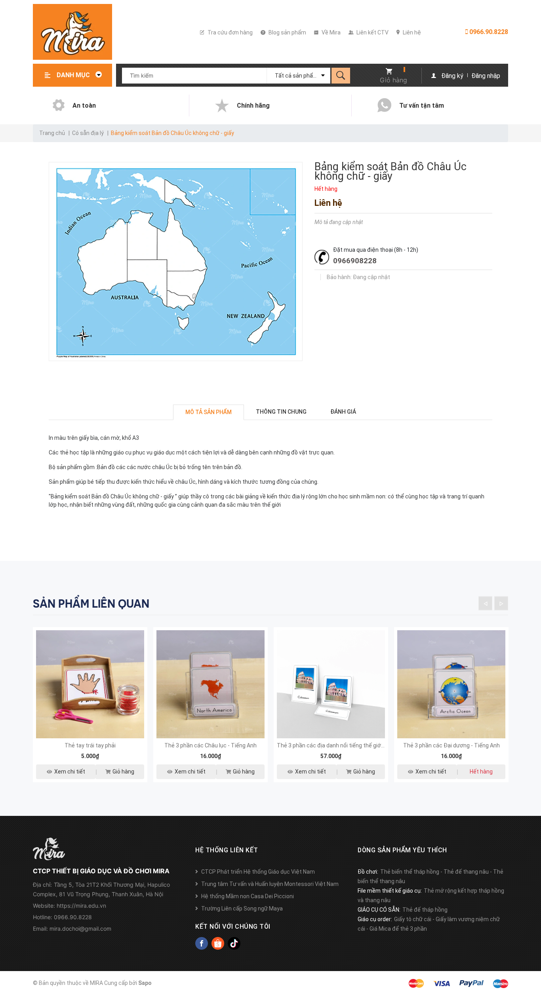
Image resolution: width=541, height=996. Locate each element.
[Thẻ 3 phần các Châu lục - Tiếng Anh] (210, 684)
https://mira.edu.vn (81, 905)
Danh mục (74, 75)
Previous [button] (485, 603)
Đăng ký (452, 76)
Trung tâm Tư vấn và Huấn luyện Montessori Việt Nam (270, 884)
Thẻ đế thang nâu (466, 872)
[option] (90, 709)
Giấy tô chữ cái (412, 919)
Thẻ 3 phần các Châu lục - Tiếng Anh (210, 745)
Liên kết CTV (372, 32)
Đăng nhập (485, 76)
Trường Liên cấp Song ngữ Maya (242, 908)
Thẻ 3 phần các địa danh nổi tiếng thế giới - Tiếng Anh (344, 745)
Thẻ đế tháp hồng (425, 910)
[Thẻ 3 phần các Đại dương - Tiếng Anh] (451, 684)
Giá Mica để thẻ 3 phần (398, 929)
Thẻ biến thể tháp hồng (409, 872)
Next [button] (501, 603)
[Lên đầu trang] (531, 949)
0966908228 (355, 260)
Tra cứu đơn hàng (229, 32)
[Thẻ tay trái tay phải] (90, 684)
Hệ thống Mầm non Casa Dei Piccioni (247, 896)
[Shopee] (217, 943)
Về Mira (330, 32)
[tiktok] (234, 943)
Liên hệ (411, 32)
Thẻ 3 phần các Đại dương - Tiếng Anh (451, 745)
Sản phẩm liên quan (91, 604)
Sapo (145, 983)
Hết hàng (481, 771)
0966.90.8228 (488, 32)
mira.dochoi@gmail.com (80, 928)
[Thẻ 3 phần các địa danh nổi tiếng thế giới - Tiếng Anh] (331, 684)
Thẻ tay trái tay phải (90, 745)
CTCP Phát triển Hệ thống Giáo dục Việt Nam (258, 872)
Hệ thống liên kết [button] (226, 850)
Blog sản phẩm (286, 32)
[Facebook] (201, 943)
